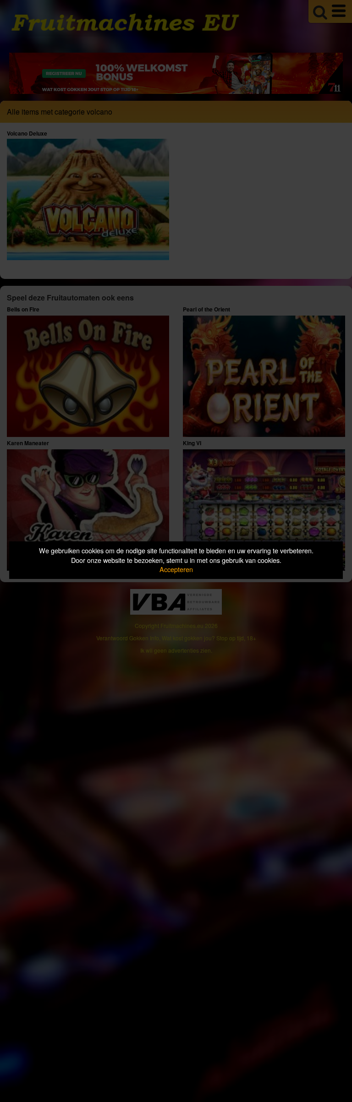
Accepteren (176, 569)
